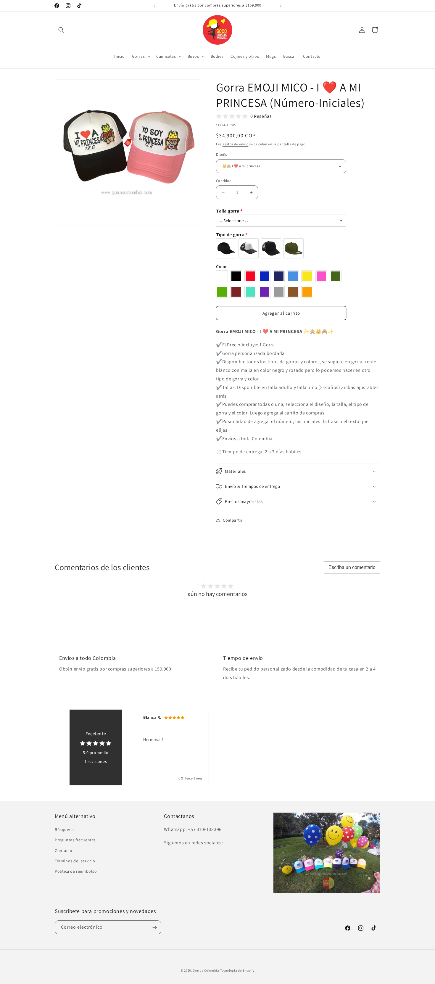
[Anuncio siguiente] (280, 5)
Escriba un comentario (352, 567)
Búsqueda (64, 829)
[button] (61, 29)
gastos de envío (236, 144)
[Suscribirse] (154, 928)
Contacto (63, 850)
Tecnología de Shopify (237, 970)
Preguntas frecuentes (75, 840)
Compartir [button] (232, 520)
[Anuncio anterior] (154, 5)
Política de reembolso (76, 871)
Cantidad (223, 180)
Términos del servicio (75, 861)
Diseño (221, 154)
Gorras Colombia (206, 970)
